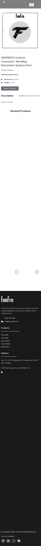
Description (7, 96)
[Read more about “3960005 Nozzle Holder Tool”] (17, 272)
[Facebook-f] (3, 541)
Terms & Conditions (7, 536)
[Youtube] (19, 541)
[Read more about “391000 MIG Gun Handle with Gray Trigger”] (37, 272)
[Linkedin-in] (8, 541)
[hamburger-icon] (31, 4)
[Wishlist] (3, 14)
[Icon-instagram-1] (14, 541)
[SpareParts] (20, 30)
